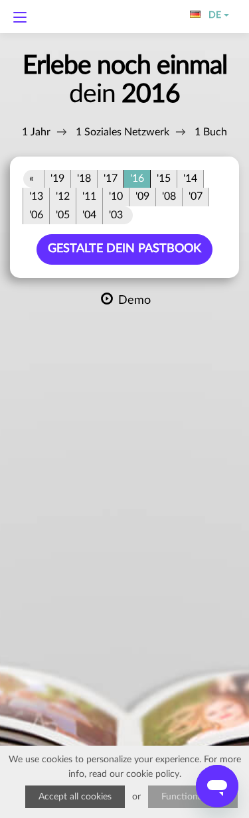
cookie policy (152, 774)
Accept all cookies (75, 796)
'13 (36, 196)
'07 (196, 196)
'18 (84, 178)
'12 (63, 196)
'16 (137, 178)
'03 (116, 215)
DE (212, 15)
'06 (36, 215)
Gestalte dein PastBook (124, 249)
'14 (190, 178)
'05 (63, 215)
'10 (116, 196)
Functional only (192, 796)
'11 (89, 196)
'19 (57, 178)
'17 (111, 178)
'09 (142, 196)
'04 (89, 215)
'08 (169, 196)
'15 (164, 178)
